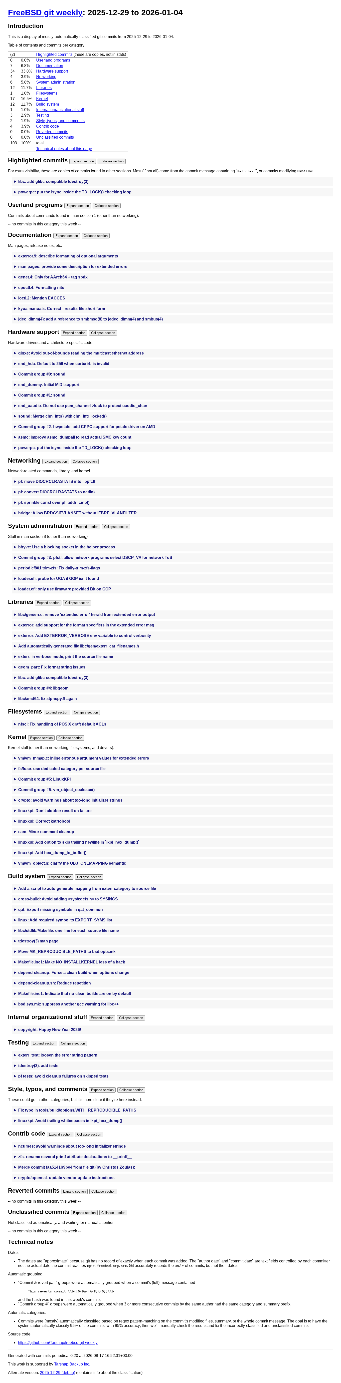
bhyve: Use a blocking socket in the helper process (66, 547)
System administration (55, 82)
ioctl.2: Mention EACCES (41, 298)
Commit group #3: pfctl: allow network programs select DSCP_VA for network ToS (95, 557)
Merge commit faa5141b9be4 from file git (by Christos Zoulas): (76, 1167)
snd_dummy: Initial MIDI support (48, 385)
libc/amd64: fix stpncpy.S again (47, 699)
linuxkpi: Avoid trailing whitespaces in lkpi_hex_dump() (70, 1121)
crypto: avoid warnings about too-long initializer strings (70, 800)
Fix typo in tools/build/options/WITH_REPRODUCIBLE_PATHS (77, 1110)
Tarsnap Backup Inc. (72, 1364)
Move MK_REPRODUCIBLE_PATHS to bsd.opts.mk (67, 951)
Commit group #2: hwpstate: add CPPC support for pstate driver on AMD (86, 427)
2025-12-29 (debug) (57, 1372)
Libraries (44, 88)
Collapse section (112, 161)
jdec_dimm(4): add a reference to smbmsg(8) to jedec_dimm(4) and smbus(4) (90, 319)
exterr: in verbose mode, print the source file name (65, 656)
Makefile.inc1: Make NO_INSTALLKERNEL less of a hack (71, 962)
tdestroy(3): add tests (38, 1066)
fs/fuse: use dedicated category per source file (62, 769)
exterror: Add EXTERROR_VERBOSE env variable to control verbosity (84, 635)
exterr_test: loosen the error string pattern (57, 1055)
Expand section (82, 161)
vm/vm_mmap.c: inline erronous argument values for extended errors (83, 758)
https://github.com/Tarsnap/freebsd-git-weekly (58, 1342)
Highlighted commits (54, 54)
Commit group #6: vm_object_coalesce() (56, 790)
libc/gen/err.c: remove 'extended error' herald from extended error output (86, 614)
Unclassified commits (55, 137)
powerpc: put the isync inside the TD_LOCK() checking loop (75, 192)
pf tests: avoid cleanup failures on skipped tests (63, 1076)
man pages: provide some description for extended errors (72, 266)
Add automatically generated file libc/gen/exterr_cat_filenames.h (78, 646)
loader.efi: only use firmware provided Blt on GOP (64, 589)
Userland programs (53, 60)
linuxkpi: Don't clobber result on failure (55, 811)
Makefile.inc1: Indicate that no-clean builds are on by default (74, 993)
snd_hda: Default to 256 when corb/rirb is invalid (63, 364)
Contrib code (47, 126)
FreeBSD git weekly (45, 12)
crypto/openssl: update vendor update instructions (66, 1178)
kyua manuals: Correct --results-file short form (61, 308)
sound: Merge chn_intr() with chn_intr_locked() (62, 416)
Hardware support (52, 71)
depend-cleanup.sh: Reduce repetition (54, 983)
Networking (46, 77)
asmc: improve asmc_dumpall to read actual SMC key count (74, 437)
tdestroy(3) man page (38, 941)
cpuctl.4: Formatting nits (41, 287)
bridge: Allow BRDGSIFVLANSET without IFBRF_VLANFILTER (77, 513)
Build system (47, 104)
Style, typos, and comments (60, 121)
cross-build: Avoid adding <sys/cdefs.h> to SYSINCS (68, 899)
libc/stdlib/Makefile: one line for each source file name (68, 930)
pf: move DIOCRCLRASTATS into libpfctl (56, 481)
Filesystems (46, 93)
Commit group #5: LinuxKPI (44, 779)
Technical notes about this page (64, 149)
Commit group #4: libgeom (43, 688)
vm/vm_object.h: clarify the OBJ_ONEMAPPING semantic (72, 863)
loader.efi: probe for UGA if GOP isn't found (58, 578)
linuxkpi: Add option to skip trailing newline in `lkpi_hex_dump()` (78, 842)
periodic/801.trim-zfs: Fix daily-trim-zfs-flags (59, 568)
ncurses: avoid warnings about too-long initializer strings (72, 1146)
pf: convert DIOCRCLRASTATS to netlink (57, 492)
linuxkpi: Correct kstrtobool (44, 821)
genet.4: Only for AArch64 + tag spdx (53, 277)
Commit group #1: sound (41, 395)
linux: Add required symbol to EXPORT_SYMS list (65, 920)
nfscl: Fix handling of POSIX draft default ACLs (62, 724)
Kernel (42, 99)
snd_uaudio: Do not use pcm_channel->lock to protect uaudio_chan (82, 406)
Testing (42, 115)
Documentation (49, 66)
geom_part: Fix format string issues (51, 667)
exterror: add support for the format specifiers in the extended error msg (86, 625)
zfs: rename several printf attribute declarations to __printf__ (75, 1157)
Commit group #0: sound (41, 374)
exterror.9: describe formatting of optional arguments (68, 256)
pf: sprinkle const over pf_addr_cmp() (53, 502)
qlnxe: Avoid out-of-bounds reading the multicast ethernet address (81, 353)
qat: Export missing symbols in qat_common (60, 909)
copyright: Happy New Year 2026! (49, 1029)
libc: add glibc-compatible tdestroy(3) (53, 181)
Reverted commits (52, 132)
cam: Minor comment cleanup (46, 832)
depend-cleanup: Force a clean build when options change (73, 972)
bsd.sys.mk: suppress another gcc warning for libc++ (68, 1004)
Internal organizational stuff (60, 110)
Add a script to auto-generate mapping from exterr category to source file (87, 888)
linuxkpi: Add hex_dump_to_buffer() (52, 853)
